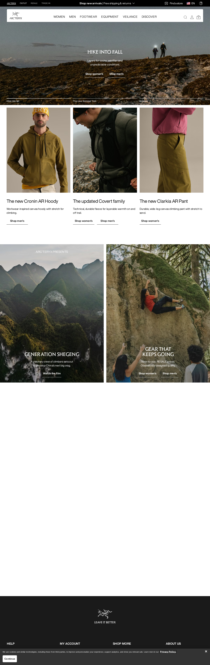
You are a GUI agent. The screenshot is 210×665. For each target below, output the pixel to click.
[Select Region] (189, 3)
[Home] (16, 15)
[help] (201, 3)
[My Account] (192, 17)
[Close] (206, 651)
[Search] (185, 17)
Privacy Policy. (168, 652)
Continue (9, 658)
